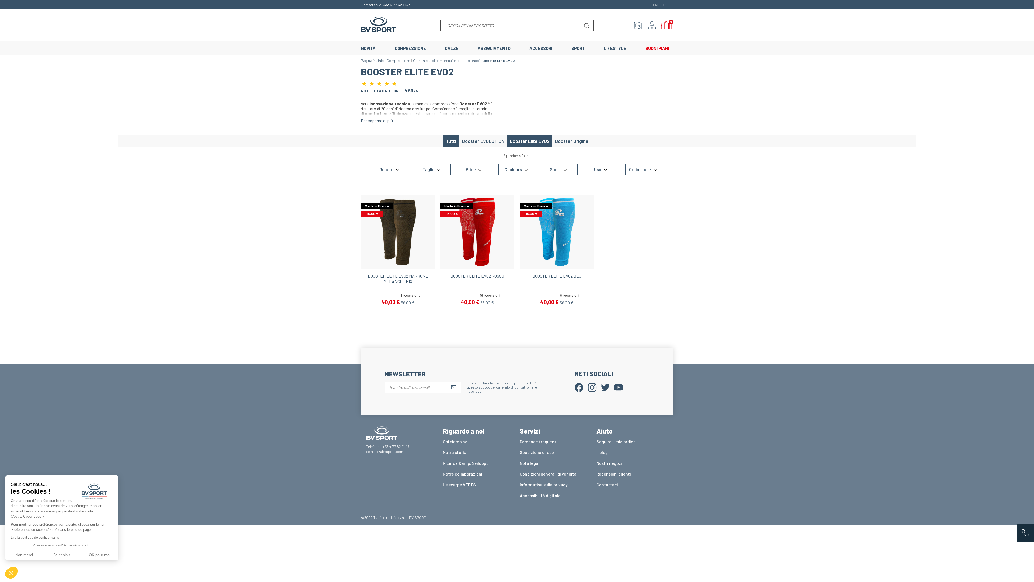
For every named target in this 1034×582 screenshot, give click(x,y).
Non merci (24, 555)
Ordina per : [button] (640, 169)
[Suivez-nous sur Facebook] (579, 386)
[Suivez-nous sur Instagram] (592, 386)
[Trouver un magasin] (638, 25)
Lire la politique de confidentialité (35, 537)
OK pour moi (99, 555)
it (671, 4)
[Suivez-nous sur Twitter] (605, 386)
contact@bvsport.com (384, 451)
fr (664, 4)
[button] (11, 572)
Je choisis (62, 555)
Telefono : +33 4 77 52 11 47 (387, 446)
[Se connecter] (652, 25)
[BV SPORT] (378, 25)
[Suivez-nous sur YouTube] (618, 386)
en (655, 4)
